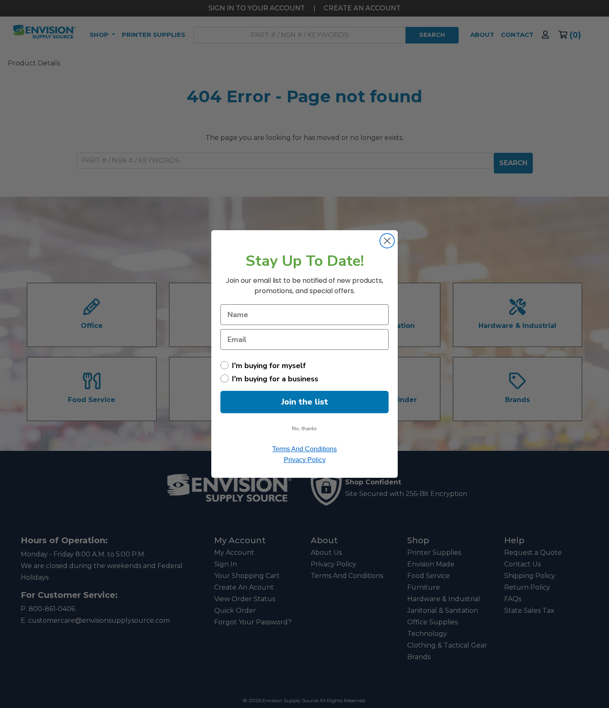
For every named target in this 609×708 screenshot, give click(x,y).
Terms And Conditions (304, 449)
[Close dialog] (387, 241)
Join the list (304, 401)
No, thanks (304, 428)
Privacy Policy (305, 459)
